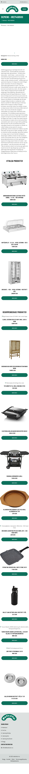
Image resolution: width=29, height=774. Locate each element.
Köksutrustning (11, 55)
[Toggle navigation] (3, 9)
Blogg (3, 741)
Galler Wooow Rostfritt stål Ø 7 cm (14, 696)
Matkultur (4, 727)
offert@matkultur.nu (23, 2)
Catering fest (5, 736)
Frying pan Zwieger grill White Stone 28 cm (14, 567)
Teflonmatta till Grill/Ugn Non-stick (14, 386)
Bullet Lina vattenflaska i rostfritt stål (14, 612)
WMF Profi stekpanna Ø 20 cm (14, 651)
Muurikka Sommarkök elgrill (14, 476)
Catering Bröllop (6, 733)
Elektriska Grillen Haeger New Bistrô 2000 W (14, 431)
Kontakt (8, 759)
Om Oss (4, 730)
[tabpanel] (14, 38)
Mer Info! (14, 64)
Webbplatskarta (14, 761)
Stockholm (4, 2)
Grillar (17, 55)
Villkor (13, 759)
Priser (24, 9)
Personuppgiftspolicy (21, 759)
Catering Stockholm (7, 739)
